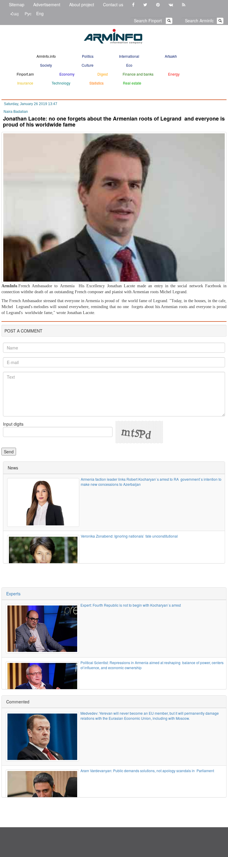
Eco (129, 65)
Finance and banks (138, 74)
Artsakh (171, 56)
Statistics (96, 82)
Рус (28, 13)
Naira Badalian (16, 112)
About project (81, 4)
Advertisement (46, 4)
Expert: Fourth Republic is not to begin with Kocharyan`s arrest (130, 605)
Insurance (25, 82)
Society (46, 65)
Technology (61, 82)
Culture (88, 65)
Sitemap (16, 4)
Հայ (14, 13)
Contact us (113, 4)
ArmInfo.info (46, 56)
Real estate (132, 82)
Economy (67, 74)
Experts (13, 594)
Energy (174, 74)
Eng (40, 13)
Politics (88, 56)
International (129, 56)
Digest (102, 74)
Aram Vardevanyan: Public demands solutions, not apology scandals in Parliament (147, 770)
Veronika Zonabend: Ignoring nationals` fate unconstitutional (129, 535)
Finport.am (25, 74)
